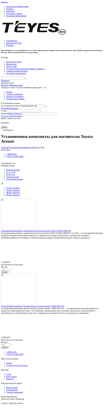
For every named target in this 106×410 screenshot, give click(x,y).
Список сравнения (14, 94)
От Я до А (10, 174)
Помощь (10, 45)
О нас (8, 374)
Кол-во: (4, 267)
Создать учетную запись (11, 116)
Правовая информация (16, 16)
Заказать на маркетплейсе (17, 6)
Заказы (9, 92)
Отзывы (9, 9)
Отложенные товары (15, 99)
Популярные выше (14, 179)
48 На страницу (13, 193)
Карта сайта (11, 376)
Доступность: (7, 264)
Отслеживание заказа (10, 106)
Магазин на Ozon (13, 43)
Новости (10, 379)
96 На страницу (13, 195)
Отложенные (12, 390)
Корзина (4, 85)
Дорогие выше (12, 177)
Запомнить (8, 130)
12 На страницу (13, 188)
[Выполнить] (46, 106)
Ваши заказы (12, 388)
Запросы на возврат (15, 96)
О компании (11, 41)
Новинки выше (13, 170)
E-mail (3, 111)
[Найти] (26, 78)
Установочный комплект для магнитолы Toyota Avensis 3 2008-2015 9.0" (33, 306)
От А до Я (10, 172)
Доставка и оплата (14, 13)
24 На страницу (13, 190)
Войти (4, 108)
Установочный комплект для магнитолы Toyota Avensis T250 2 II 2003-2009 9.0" (36, 231)
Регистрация (12, 108)
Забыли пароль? (14, 113)
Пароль (4, 113)
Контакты (10, 11)
